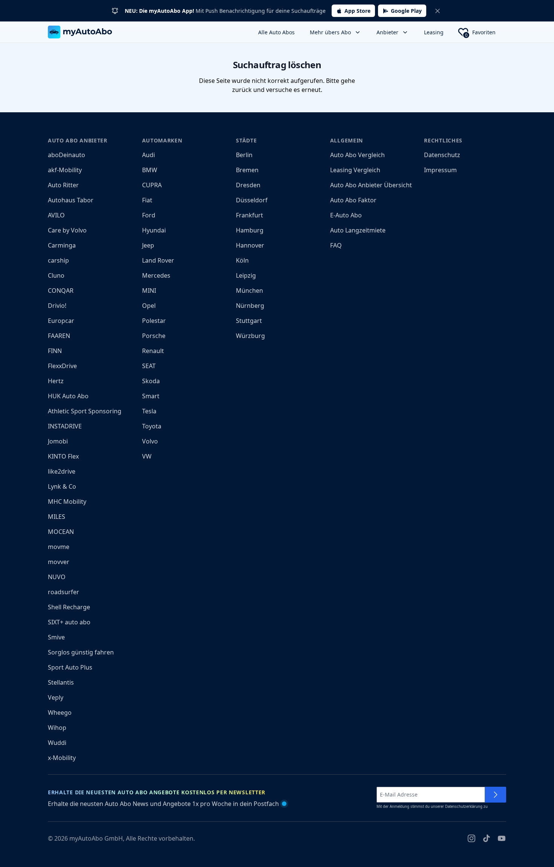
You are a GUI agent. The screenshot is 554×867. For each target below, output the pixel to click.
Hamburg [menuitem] (249, 230)
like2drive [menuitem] (61, 471)
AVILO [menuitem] (56, 215)
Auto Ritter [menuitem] (63, 185)
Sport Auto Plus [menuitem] (70, 667)
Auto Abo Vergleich (357, 155)
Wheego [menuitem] (60, 712)
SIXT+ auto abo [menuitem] (69, 622)
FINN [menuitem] (55, 351)
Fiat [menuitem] (147, 200)
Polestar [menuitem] (154, 321)
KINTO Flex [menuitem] (63, 456)
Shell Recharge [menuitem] (69, 607)
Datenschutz (442, 155)
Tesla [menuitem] (149, 411)
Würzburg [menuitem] (250, 336)
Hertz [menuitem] (56, 381)
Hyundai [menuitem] (154, 230)
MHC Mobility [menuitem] (67, 501)
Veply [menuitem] (55, 697)
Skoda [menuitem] (151, 381)
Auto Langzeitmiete (358, 230)
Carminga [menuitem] (62, 245)
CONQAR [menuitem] (60, 290)
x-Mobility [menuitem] (62, 758)
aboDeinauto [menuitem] (66, 155)
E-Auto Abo (346, 215)
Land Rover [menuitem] (158, 260)
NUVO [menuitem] (57, 577)
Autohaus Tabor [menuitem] (70, 200)
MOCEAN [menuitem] (61, 532)
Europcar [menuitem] (61, 321)
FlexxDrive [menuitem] (62, 366)
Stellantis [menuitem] (61, 682)
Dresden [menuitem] (248, 185)
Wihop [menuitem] (57, 727)
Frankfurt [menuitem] (249, 215)
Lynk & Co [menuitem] (62, 486)
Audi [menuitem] (148, 155)
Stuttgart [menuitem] (249, 321)
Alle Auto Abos (276, 32)
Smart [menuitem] (150, 396)
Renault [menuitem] (153, 351)
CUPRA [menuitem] (152, 185)
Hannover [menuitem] (250, 245)
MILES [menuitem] (56, 516)
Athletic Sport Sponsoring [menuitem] (84, 411)
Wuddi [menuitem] (57, 743)
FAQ (336, 245)
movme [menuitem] (58, 547)
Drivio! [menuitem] (57, 305)
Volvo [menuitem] (150, 441)
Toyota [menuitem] (151, 426)
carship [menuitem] (58, 260)
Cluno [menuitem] (56, 275)
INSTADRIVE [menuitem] (65, 426)
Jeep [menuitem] (148, 245)
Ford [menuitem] (148, 215)
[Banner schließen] (437, 11)
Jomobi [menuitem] (58, 441)
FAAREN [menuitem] (59, 336)
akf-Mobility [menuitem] (65, 170)
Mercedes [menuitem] (156, 275)
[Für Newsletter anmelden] (495, 795)
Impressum (440, 170)
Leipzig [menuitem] (246, 275)
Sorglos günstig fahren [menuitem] (81, 652)
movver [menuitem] (58, 562)
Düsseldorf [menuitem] (252, 200)
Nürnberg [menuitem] (250, 305)
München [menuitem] (249, 290)
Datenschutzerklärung (463, 806)
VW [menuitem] (147, 456)
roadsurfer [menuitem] (63, 592)
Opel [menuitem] (149, 305)
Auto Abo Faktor (353, 200)
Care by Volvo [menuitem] (67, 230)
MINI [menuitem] (149, 290)
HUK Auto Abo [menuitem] (68, 396)
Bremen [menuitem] (247, 170)
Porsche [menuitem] (153, 336)
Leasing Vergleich (355, 170)
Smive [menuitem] (56, 637)
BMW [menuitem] (149, 170)
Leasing (434, 32)
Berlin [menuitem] (244, 155)
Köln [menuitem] (242, 260)
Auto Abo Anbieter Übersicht (371, 185)
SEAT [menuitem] (149, 366)
